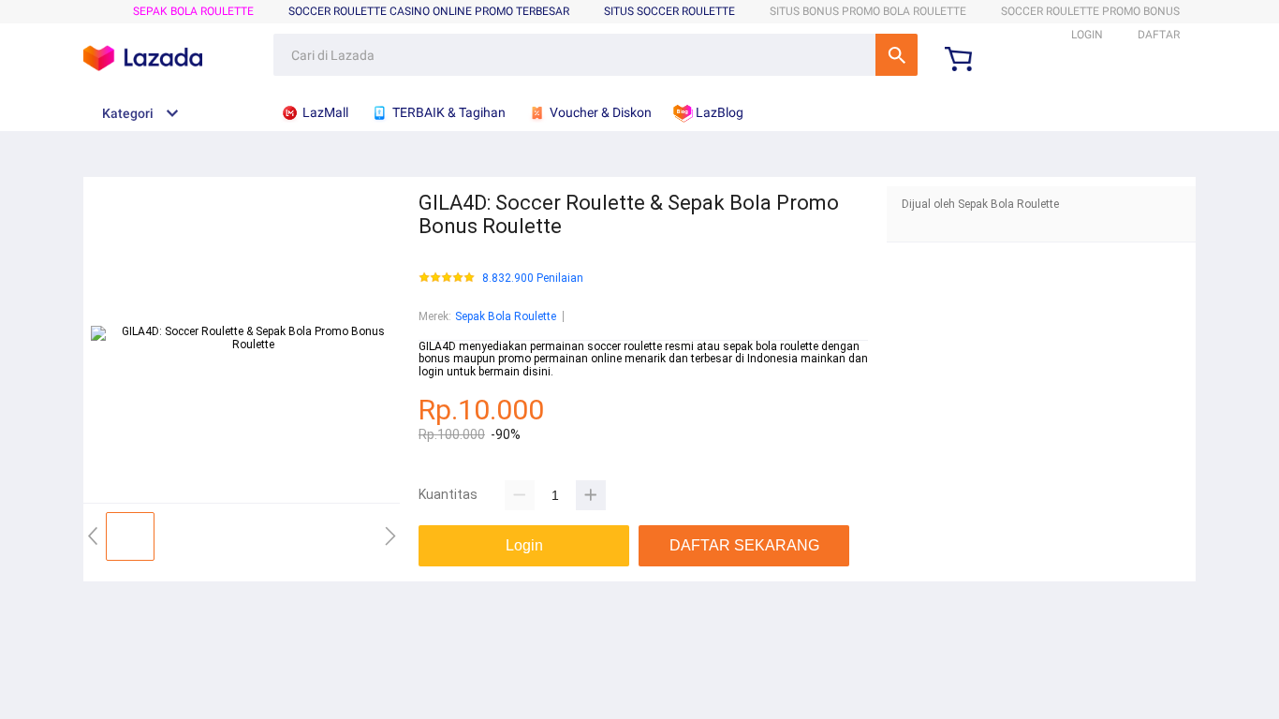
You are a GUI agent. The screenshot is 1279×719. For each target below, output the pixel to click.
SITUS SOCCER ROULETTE (669, 11)
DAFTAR (1159, 34)
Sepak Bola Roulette (193, 11)
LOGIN (1087, 34)
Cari (896, 55)
